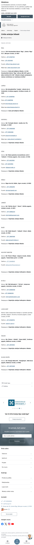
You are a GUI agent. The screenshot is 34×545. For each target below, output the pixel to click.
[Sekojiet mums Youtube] (12, 524)
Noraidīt (9, 16)
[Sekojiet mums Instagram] (9, 524)
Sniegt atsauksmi (17, 419)
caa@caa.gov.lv (7, 503)
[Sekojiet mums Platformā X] (6, 524)
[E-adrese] (4, 509)
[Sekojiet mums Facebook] (2, 524)
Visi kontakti (9, 514)
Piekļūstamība (5, 482)
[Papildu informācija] (8, 509)
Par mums (4, 467)
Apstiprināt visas (25, 16)
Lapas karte (5, 487)
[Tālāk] (30, 402)
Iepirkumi (4, 458)
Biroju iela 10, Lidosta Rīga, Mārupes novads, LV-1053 (17, 506)
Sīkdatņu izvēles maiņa (8, 491)
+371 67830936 (7, 501)
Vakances (4, 453)
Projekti (4, 462)
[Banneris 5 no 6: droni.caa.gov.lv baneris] (17, 402)
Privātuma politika (6, 478)
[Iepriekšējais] (3, 402)
